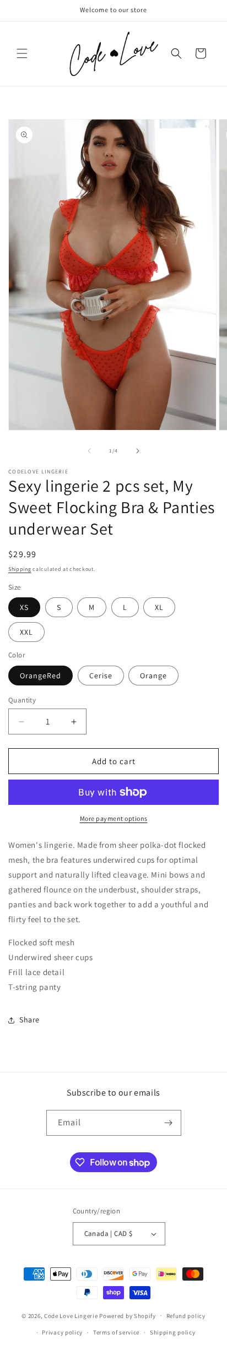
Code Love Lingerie (71, 1315)
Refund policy (186, 1316)
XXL (26, 632)
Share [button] (29, 1020)
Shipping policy (173, 1332)
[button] (22, 53)
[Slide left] (89, 451)
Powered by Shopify (127, 1315)
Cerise (100, 675)
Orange (153, 675)
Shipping (19, 569)
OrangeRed (40, 675)
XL (159, 607)
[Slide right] (138, 451)
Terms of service (116, 1332)
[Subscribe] (168, 1123)
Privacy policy (62, 1332)
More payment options (114, 818)
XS (24, 607)
